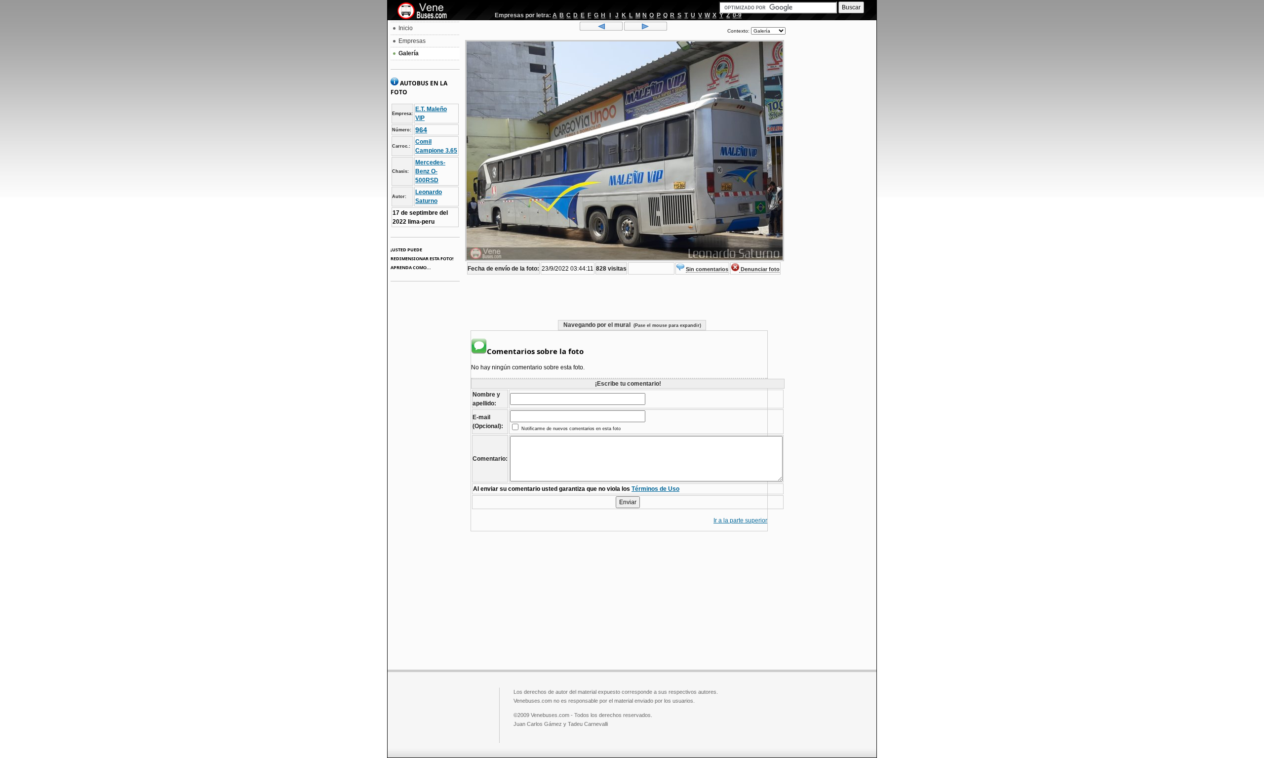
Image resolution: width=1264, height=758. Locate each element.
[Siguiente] (645, 28)
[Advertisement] (830, 171)
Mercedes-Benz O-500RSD (430, 171)
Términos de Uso (655, 488)
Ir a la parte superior (740, 520)
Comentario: (490, 458)
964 (421, 130)
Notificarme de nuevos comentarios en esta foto (570, 428)
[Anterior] (601, 28)
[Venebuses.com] (425, 11)
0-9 (737, 15)
